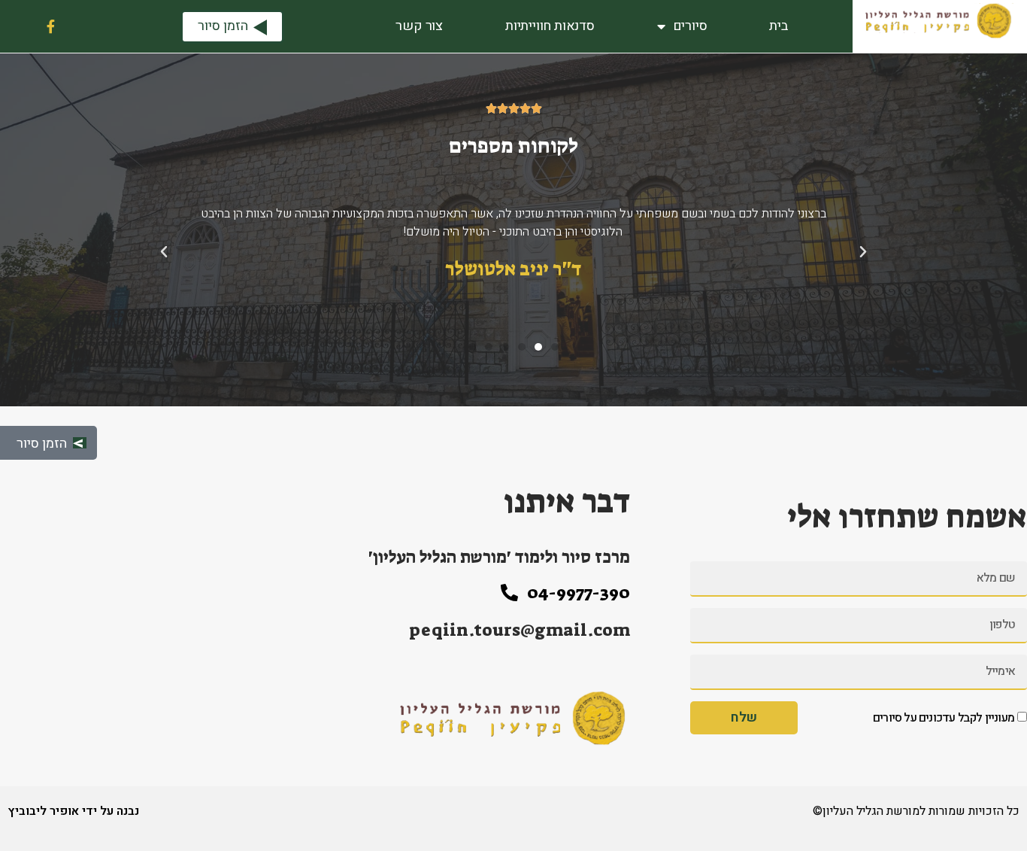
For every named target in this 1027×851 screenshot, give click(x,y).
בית (778, 26)
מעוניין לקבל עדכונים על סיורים (943, 718)
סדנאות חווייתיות (550, 26)
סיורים (690, 26)
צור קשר (419, 26)
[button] (555, 347)
